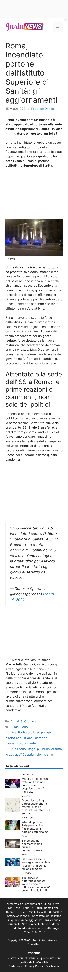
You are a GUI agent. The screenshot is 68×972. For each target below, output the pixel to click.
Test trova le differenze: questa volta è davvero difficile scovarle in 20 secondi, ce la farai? (36, 884)
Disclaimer (52, 966)
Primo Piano (19, 727)
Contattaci (34, 944)
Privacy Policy (34, 966)
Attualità (16, 721)
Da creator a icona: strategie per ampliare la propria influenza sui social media (36, 863)
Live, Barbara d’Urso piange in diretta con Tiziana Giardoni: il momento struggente (29, 738)
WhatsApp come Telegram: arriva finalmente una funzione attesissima (35, 827)
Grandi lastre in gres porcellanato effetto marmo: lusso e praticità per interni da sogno (36, 807)
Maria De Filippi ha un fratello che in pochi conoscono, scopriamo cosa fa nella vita (36, 785)
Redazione (15, 966)
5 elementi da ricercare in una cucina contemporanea (32, 845)
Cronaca (30, 721)
